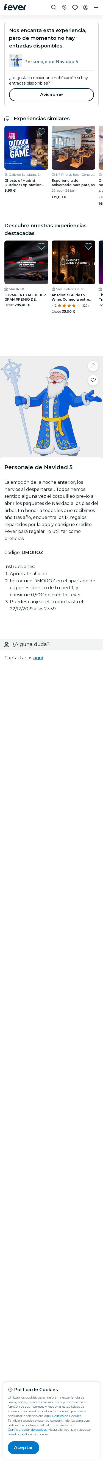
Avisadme (51, 94)
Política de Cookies (66, 1416)
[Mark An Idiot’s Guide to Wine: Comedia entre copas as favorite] (88, 246)
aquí (38, 657)
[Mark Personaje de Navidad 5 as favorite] (93, 380)
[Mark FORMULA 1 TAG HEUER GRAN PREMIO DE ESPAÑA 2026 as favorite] (41, 246)
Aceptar (23, 1447)
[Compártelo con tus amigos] (93, 365)
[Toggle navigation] (96, 7)
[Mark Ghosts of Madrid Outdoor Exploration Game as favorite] (41, 131)
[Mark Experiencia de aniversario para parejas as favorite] (88, 131)
